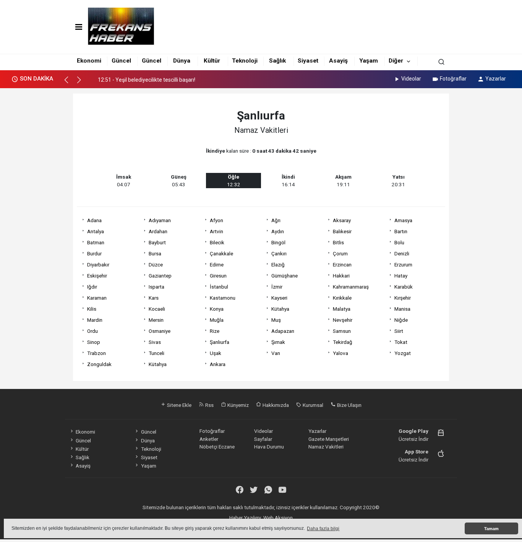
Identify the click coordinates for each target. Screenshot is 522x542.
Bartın (400, 231)
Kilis (91, 309)
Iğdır (92, 287)
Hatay (400, 276)
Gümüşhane (284, 276)
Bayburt (157, 242)
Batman (95, 242)
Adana (94, 220)
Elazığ (278, 264)
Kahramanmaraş (351, 287)
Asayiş (338, 60)
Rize (214, 331)
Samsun (342, 331)
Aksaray (342, 220)
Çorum (340, 253)
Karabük (403, 287)
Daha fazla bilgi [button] (323, 528)
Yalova (340, 353)
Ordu (92, 331)
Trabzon (96, 353)
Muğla (217, 320)
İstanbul (219, 287)
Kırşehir (402, 298)
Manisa (402, 309)
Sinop (93, 342)
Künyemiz (237, 405)
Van (275, 353)
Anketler (208, 439)
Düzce (156, 264)
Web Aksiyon (278, 518)
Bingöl (278, 242)
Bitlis (338, 242)
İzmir (276, 287)
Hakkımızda (275, 405)
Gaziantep (160, 276)
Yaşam (368, 60)
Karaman (97, 298)
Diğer (396, 60)
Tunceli (156, 353)
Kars (154, 298)
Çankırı (279, 253)
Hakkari (341, 276)
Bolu (399, 242)
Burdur (94, 253)
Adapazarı (282, 331)
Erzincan (342, 264)
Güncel (121, 60)
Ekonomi (89, 60)
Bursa (155, 253)
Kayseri (279, 298)
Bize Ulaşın (349, 405)
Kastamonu (222, 298)
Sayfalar (263, 439)
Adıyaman (160, 220)
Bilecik (217, 242)
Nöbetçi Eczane (217, 447)
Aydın (277, 231)
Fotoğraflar (453, 79)
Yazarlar (495, 79)
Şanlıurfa (219, 342)
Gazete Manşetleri (328, 439)
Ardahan (158, 231)
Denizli (401, 253)
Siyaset (308, 60)
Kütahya (280, 309)
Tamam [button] (491, 528)
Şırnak (278, 342)
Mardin (94, 320)
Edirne (217, 264)
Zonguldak (99, 364)
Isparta (156, 287)
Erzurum (403, 264)
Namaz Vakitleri (326, 447)
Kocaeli (157, 309)
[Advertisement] (38, 206)
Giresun (218, 276)
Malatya (341, 309)
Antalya (95, 231)
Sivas (155, 342)
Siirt (398, 331)
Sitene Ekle (178, 405)
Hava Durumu (269, 447)
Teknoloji (245, 60)
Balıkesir (342, 231)
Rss (209, 405)
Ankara (217, 364)
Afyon (216, 220)
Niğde (401, 320)
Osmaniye (159, 331)
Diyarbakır (98, 264)
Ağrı (275, 220)
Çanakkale (221, 253)
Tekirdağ (342, 342)
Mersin (156, 320)
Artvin (216, 231)
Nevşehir (342, 320)
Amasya (403, 220)
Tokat (400, 342)
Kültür (212, 60)
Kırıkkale (342, 298)
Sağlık (277, 60)
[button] (70, 83)
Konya (217, 309)
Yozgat (402, 353)
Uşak (215, 353)
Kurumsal (312, 405)
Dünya (181, 60)
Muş (276, 320)
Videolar (411, 79)
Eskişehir (97, 276)
